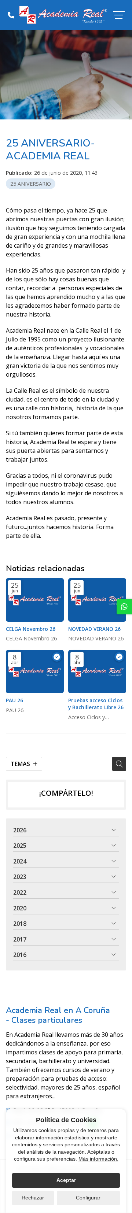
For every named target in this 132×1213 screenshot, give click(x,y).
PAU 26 (14, 700)
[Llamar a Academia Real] (11, 15)
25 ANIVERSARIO (30, 183)
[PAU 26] (35, 672)
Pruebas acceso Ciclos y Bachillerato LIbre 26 (96, 704)
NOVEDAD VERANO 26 (94, 628)
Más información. (98, 1159)
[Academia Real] (63, 15)
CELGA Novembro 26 (30, 628)
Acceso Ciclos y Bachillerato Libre (89, 717)
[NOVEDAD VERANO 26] (97, 600)
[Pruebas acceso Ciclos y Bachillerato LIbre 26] (97, 672)
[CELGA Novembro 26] (35, 600)
